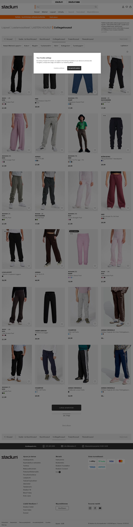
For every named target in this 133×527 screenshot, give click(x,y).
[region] (67, 63)
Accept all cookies (74, 68)
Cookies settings (59, 68)
